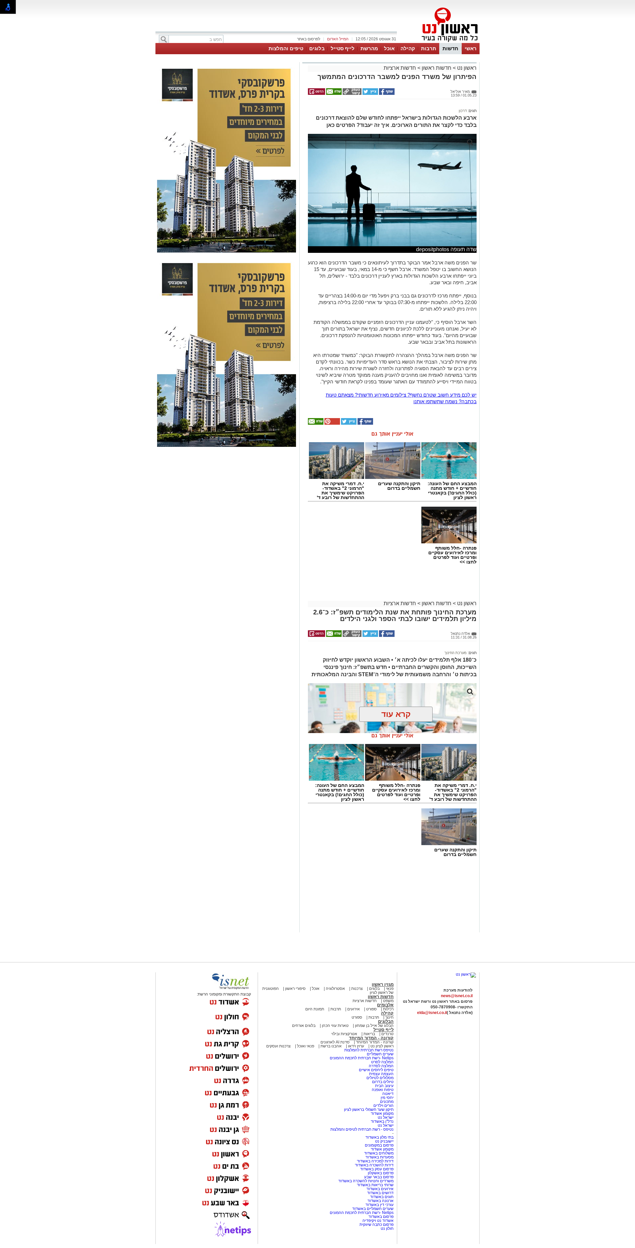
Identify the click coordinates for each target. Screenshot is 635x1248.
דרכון (463, 111)
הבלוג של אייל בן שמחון (374, 1025)
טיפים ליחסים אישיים (376, 1070)
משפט (388, 1000)
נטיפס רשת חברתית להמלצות (369, 1050)
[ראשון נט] (466, 974)
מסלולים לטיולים (380, 1077)
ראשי (471, 48)
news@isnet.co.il (457, 996)
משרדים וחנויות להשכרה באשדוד (366, 1181)
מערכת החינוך (455, 653)
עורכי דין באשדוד (379, 1204)
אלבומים (385, 1004)
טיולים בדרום (382, 1081)
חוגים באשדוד (382, 1196)
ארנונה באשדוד (380, 1200)
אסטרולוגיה (335, 988)
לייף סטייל (343, 48)
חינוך (389, 1017)
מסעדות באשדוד (379, 1157)
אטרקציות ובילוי (344, 1034)
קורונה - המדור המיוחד (371, 1037)
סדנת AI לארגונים (335, 1042)
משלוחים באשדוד (379, 1153)
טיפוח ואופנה (383, 1089)
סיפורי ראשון (295, 988)
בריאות (369, 1034)
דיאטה (388, 1093)
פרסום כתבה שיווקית (376, 1224)
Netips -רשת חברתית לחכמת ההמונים (362, 1058)
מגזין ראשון (383, 984)
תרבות (428, 48)
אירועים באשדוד (380, 1189)
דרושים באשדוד (380, 1192)
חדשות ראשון (436, 68)
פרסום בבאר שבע (379, 1177)
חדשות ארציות (400, 68)
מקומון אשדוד (382, 1113)
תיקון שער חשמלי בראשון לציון (369, 1109)
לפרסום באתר (308, 39)
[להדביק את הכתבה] (331, 423)
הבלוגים (386, 1021)
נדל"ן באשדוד (382, 1121)
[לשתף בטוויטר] (369, 94)
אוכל (389, 48)
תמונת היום (314, 1009)
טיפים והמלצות (286, 48)
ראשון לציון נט (382, 1046)
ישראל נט (385, 1117)
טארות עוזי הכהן (335, 1025)
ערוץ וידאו (356, 1046)
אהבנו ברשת (331, 1046)
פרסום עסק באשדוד (377, 1169)
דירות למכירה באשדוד (375, 1161)
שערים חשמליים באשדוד (373, 1208)
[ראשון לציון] (439, 42)
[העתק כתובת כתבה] (351, 94)
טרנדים (387, 1034)
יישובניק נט (384, 1141)
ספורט (371, 1009)
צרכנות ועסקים (278, 1046)
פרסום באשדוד (380, 1216)
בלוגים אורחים (304, 1025)
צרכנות (357, 988)
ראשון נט (466, 68)
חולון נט (387, 1228)
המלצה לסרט (382, 1062)
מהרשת (369, 48)
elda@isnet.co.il (432, 1012)
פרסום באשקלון (381, 1173)
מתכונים (387, 1101)
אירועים (353, 1009)
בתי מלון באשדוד (379, 1137)
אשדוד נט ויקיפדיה (377, 1220)
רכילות (388, 1009)
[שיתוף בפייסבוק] (386, 94)
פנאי (390, 988)
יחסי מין (387, 1097)
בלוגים (317, 48)
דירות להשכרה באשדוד (374, 1165)
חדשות (450, 48)
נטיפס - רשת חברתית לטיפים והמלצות (362, 1129)
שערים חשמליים (380, 1054)
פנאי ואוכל (305, 1046)
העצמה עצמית (381, 1074)
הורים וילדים (383, 1105)
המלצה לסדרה (381, 1066)
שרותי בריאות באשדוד (375, 1185)
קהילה (408, 48)
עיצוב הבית (384, 1085)
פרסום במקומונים (379, 1145)
